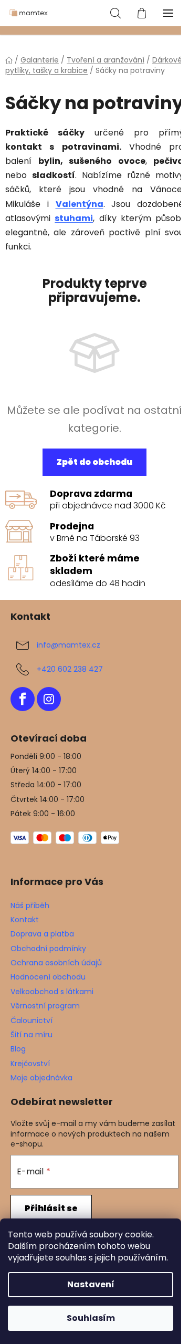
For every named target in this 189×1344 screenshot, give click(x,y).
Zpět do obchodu (94, 462)
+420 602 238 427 (70, 669)
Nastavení (90, 1284)
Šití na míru (31, 1034)
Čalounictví (31, 1020)
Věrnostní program (45, 1006)
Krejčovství (30, 1063)
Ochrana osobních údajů (56, 962)
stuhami (74, 218)
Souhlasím (91, 1318)
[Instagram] (49, 699)
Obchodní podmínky (48, 948)
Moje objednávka (41, 1077)
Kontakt (24, 919)
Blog (18, 1049)
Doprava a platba (42, 934)
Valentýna (79, 204)
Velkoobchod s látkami (51, 991)
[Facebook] (22, 699)
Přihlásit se (51, 1208)
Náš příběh (29, 905)
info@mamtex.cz (68, 645)
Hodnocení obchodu (48, 977)
